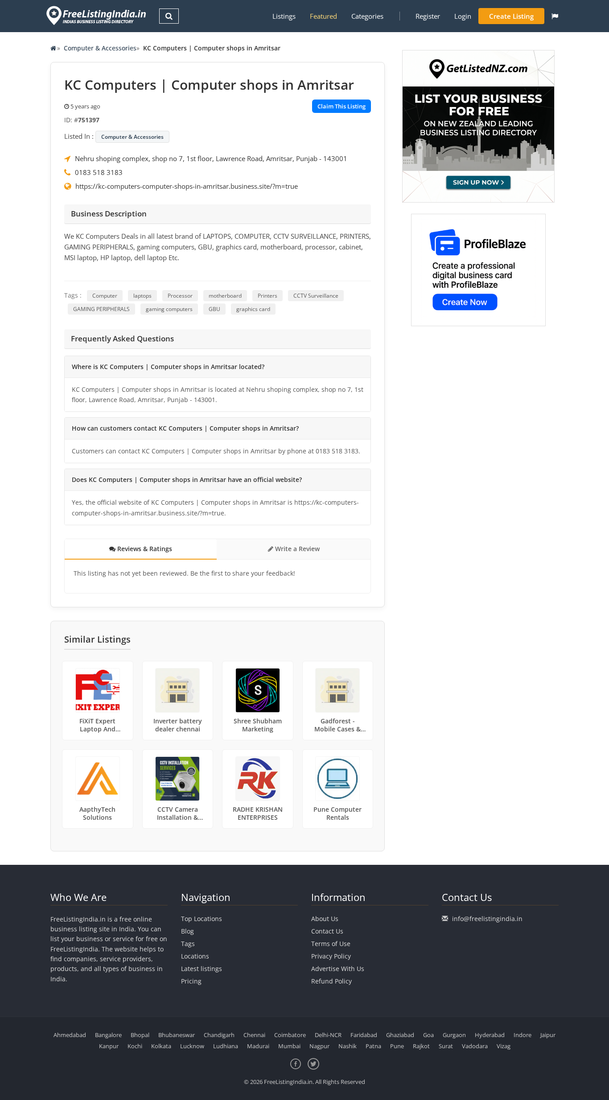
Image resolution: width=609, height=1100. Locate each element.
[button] (554, 16)
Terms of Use (330, 943)
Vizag (503, 1046)
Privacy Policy (331, 956)
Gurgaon (454, 1035)
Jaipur (548, 1035)
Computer (104, 295)
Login (462, 16)
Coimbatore (290, 1035)
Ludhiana (225, 1046)
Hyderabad (490, 1035)
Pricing (191, 981)
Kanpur (109, 1046)
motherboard (225, 295)
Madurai (258, 1046)
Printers (267, 295)
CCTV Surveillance (315, 295)
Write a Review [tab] (296, 548)
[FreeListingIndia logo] (97, 15)
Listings (284, 16)
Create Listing (511, 16)
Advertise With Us (337, 968)
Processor (180, 295)
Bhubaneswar (176, 1035)
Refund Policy (331, 981)
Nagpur (319, 1046)
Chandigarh (219, 1035)
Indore (522, 1035)
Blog (187, 931)
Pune (397, 1046)
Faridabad (363, 1035)
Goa (428, 1035)
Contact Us (327, 931)
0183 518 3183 (99, 172)
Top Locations (201, 918)
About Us (324, 918)
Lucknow (192, 1046)
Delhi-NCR (328, 1035)
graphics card (253, 309)
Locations (195, 956)
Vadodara (475, 1046)
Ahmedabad (69, 1035)
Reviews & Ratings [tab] (143, 548)
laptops (142, 295)
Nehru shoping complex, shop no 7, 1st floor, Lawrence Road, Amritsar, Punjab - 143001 (211, 158)
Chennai (254, 1035)
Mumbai (289, 1046)
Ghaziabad (400, 1035)
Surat (446, 1046)
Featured (323, 16)
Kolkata (161, 1046)
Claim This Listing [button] (341, 106)
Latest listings (201, 968)
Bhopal (140, 1035)
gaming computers (169, 309)
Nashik (347, 1046)
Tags (188, 943)
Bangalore (108, 1035)
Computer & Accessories (100, 48)
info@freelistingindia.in (487, 918)
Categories (367, 16)
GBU (214, 309)
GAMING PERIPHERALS (101, 309)
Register (428, 16)
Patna (373, 1046)
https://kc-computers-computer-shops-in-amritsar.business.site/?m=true (186, 186)
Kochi (135, 1046)
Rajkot (421, 1046)
